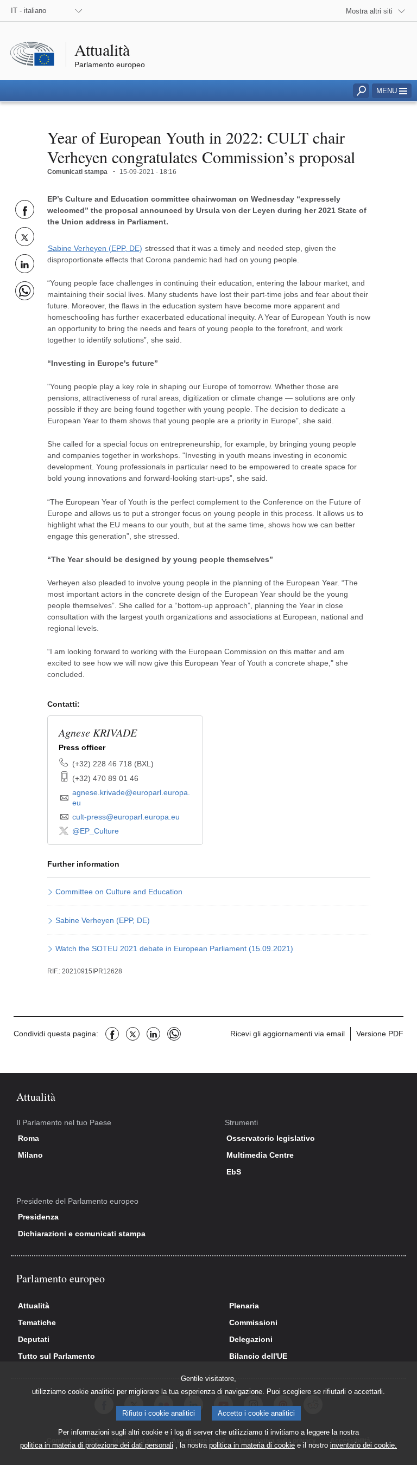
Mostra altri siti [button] (369, 11)
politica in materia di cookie (252, 1445)
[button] (392, 90)
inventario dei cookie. (363, 1445)
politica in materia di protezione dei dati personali (96, 1445)
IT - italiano (28, 11)
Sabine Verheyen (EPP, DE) (95, 248)
